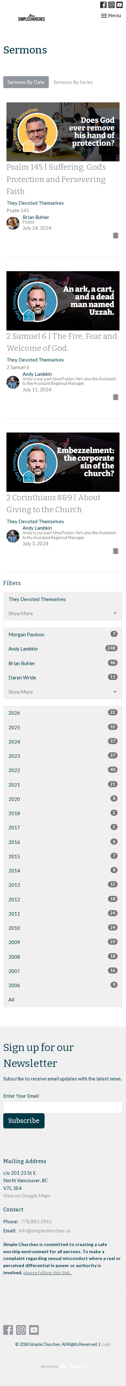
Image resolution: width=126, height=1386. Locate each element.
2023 (61, 756)
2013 (61, 885)
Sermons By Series (73, 82)
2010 (61, 928)
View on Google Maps (26, 1195)
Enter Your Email (21, 1096)
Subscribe (23, 1121)
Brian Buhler (61, 663)
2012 (61, 899)
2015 (61, 856)
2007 (61, 971)
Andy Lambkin (61, 648)
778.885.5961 (36, 1221)
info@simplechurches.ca (44, 1230)
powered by (60, 1372)
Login (106, 1344)
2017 (61, 827)
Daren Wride (61, 677)
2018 (61, 813)
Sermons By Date (26, 82)
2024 (61, 741)
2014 (61, 870)
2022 (61, 770)
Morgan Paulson (61, 634)
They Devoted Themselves (37, 599)
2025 (61, 727)
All (11, 999)
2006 (61, 985)
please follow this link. (47, 1272)
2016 (61, 842)
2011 (61, 913)
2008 (61, 956)
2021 (61, 784)
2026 (61, 713)
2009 (61, 942)
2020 (61, 799)
